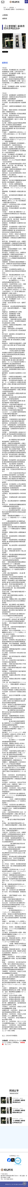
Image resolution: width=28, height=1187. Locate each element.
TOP (4, 7)
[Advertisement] (14, 1067)
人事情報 (11, 7)
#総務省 (4, 18)
